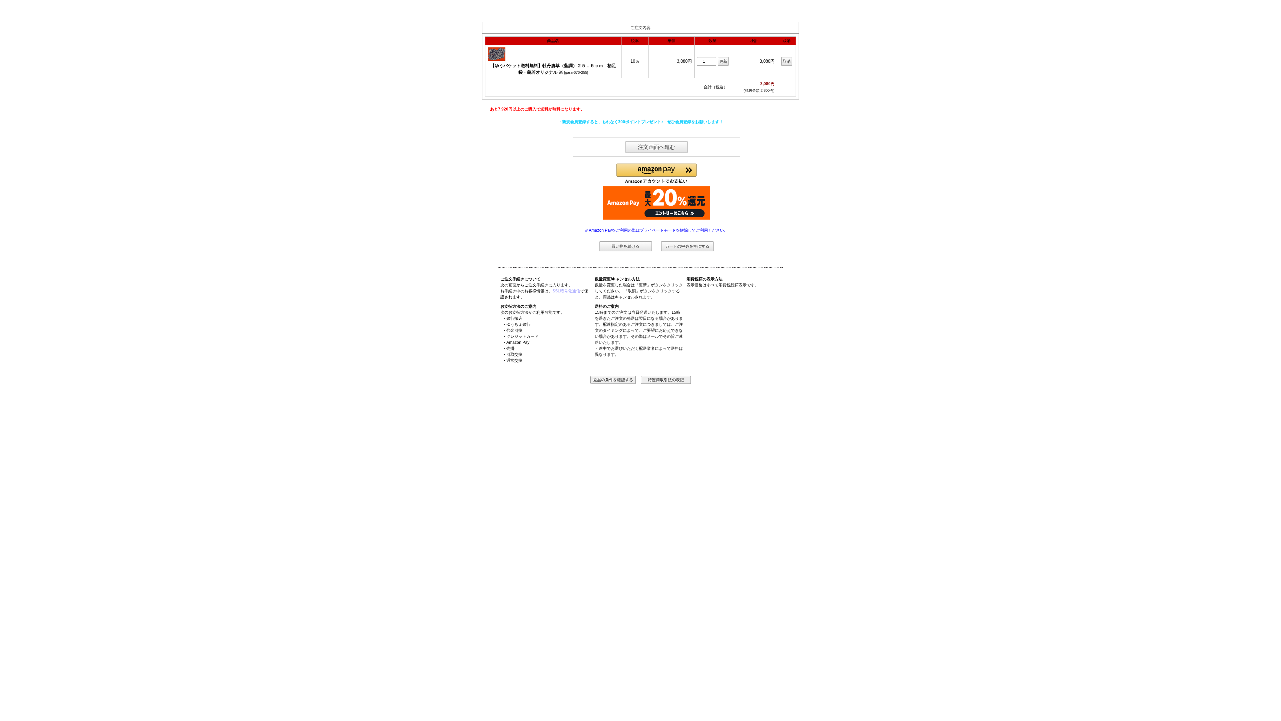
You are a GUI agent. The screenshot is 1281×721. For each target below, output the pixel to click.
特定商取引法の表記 (666, 380)
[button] (656, 174)
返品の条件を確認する (613, 380)
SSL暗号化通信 (566, 291)
